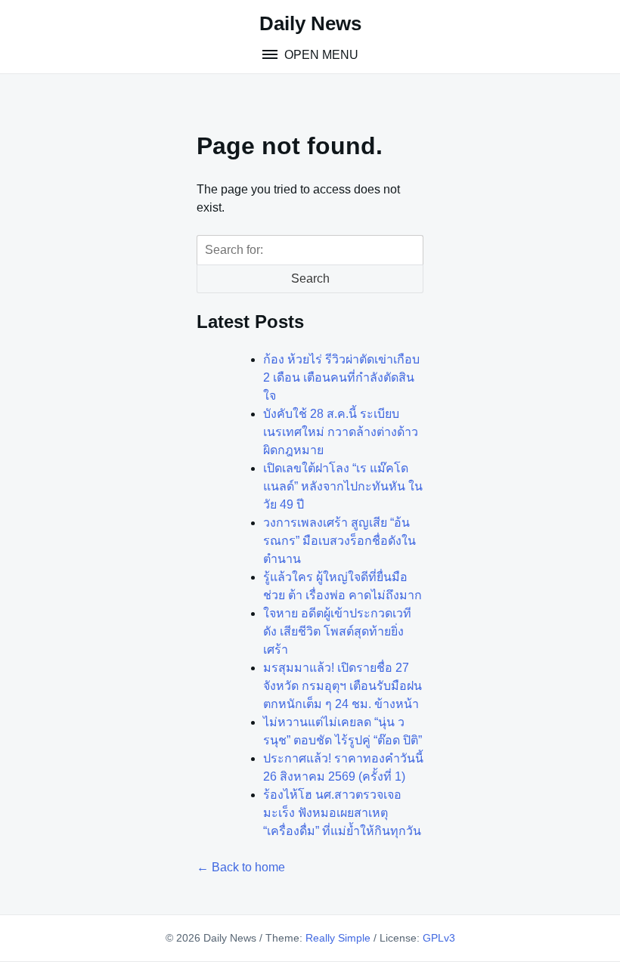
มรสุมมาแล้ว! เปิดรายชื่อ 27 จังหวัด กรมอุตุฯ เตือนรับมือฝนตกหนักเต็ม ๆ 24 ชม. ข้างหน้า (342, 685)
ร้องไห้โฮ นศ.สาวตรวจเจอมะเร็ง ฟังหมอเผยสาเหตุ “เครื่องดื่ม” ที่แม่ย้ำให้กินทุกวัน (342, 812)
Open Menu (319, 54)
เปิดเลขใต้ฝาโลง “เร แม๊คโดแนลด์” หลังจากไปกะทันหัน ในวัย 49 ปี (343, 486)
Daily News (310, 23)
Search (310, 278)
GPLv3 (439, 938)
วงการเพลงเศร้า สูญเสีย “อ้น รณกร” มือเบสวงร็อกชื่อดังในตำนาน (339, 540)
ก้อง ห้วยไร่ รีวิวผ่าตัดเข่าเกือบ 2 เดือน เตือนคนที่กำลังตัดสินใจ (341, 377)
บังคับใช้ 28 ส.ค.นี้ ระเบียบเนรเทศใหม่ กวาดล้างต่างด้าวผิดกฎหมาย (340, 431)
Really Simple (337, 938)
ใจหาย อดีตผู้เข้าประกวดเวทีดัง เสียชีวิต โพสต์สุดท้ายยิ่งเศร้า (337, 631)
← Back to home (241, 867)
